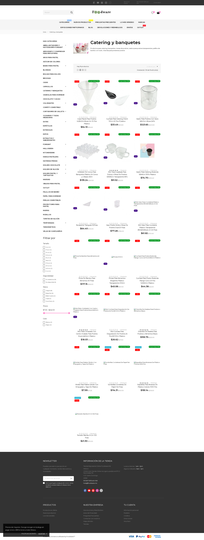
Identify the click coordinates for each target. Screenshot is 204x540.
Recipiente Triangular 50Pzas (87, 225)
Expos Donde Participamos (72, 27)
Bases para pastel (51, 66)
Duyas (45, 122)
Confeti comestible (51, 107)
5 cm (48, 247)
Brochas (47, 78)
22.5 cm (49, 268)
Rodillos (47, 215)
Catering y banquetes (52, 91)
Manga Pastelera (50, 157)
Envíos (130, 27)
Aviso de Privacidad (90, 513)
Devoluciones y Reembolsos (109, 27)
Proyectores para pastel (51, 205)
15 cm (48, 258)
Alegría (49, 290)
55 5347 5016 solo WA (90, 480)
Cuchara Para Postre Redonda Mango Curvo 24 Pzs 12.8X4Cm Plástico (147, 280)
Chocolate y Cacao (51, 99)
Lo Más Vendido (127, 22)
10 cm (48, 252)
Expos (45, 134)
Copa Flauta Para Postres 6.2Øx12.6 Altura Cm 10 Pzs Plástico (87, 121)
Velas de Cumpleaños (52, 231)
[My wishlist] (152, 13)
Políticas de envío (29, 533)
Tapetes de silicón (51, 219)
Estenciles (47, 130)
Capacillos (48, 86)
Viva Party (50, 301)
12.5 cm (49, 255)
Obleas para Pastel (51, 184)
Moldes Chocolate (51, 165)
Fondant (47, 144)
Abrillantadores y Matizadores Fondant (53, 46)
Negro (49, 325)
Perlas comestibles (52, 200)
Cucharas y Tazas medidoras (51, 116)
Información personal (131, 510)
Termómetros (49, 227)
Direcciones (128, 518)
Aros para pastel (50, 57)
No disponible (51, 282)
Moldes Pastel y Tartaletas (50, 174)
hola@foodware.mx (90, 483)
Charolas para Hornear (53, 95)
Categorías (65, 21)
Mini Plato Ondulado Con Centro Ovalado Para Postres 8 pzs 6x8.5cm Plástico (87, 334)
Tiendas (86, 524)
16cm (48, 260)
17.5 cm (49, 263)
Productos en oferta (50, 510)
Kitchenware (49, 153)
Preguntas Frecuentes (105, 22)
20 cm (49, 266)
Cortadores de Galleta (53, 111)
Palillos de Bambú (51, 192)
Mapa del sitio (88, 521)
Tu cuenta (129, 505)
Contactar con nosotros (91, 518)
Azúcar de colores (51, 62)
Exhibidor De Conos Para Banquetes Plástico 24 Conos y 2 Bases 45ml (87, 174)
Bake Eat (49, 293)
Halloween (48, 148)
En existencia (51, 279)
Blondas (47, 70)
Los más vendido (49, 516)
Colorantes (48, 103)
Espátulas (47, 126)
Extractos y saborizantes (49, 139)
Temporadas (48, 223)
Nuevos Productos (83, 21)
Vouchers (127, 521)
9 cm (48, 271)
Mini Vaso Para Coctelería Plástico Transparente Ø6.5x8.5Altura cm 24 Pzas (147, 227)
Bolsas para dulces (52, 74)
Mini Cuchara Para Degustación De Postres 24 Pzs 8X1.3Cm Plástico (117, 334)
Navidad (46, 179)
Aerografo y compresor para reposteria (54, 52)
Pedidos (127, 513)
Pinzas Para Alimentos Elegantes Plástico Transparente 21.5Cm (117, 280)
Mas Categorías (50, 41)
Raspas (46, 210)
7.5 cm (48, 250)
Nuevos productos (49, 513)
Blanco (49, 322)
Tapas (48, 298)
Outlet (141, 26)
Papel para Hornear (52, 196)
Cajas (45, 82)
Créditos (127, 516)
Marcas (141, 22)
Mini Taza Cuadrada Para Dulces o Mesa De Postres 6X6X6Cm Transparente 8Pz (117, 174)
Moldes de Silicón (51, 169)
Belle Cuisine (50, 296)
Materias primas (50, 161)
